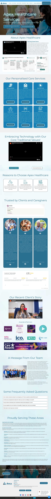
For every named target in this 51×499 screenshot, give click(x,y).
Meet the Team (19, 3)
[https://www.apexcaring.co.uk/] (3, 3)
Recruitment (24, 3)
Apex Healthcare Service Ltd (38, 58)
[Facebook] (20, 495)
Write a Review (42, 69)
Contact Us (31, 3)
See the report (10, 213)
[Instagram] (23, 495)
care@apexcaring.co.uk (17, 484)
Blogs (27, 3)
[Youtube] (28, 495)
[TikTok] (30, 495)
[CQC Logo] (9, 206)
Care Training (14, 3)
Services (10, 3)
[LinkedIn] (25, 495)
